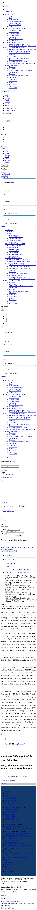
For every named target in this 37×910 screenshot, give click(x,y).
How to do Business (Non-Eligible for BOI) (22, 46)
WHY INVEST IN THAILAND (15, 28)
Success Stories (13, 37)
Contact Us (12, 26)
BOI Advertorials (14, 40)
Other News (27, 547)
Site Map (3, 134)
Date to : (3, 524)
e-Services (12, 86)
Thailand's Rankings (11, 811)
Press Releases (11, 555)
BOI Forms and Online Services (19, 58)
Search (4, 502)
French (7, 100)
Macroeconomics (14, 32)
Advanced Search (8, 511)
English (7, 96)
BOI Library (12, 84)
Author (3, 531)
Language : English (8, 91)
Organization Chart (15, 25)
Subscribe (9, 11)
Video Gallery (13, 81)
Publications (12, 77)
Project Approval (12, 559)
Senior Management (15, 23)
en (6, 315)
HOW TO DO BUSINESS (13, 42)
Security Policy (15, 901)
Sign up (11, 461)
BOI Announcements (15, 60)
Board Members (14, 19)
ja (6, 322)
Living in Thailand (14, 33)
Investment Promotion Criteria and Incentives (19, 836)
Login (3, 472)
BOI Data (12, 74)
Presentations (13, 79)
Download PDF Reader (8, 780)
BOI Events (12, 68)
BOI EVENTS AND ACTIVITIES (18, 572)
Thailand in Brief (14, 35)
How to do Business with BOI (18, 44)
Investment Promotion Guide (18, 61)
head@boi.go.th (10, 110)
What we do (12, 16)
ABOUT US (9, 14)
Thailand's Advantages (16, 30)
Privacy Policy (5, 901)
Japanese (7, 103)
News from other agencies (21, 569)
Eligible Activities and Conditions (19, 51)
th (6, 313)
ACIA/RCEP (13, 88)
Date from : (4, 519)
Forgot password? (6, 477)
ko (6, 323)
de (6, 316)
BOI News (12, 67)
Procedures (12, 56)
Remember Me (9, 474)
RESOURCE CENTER (12, 65)
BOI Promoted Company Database (19, 75)
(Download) (21, 744)
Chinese (7, 102)
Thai (6, 95)
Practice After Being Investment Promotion (22, 63)
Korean (7, 105)
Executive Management (16, 21)
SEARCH (18, 535)
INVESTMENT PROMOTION (15, 47)
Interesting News (12, 563)
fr (6, 318)
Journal (11, 82)
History (11, 18)
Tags (2, 533)
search (22, 506)
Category (4, 529)
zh (6, 320)
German (7, 98)
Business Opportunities (16, 39)
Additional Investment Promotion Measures (22, 49)
